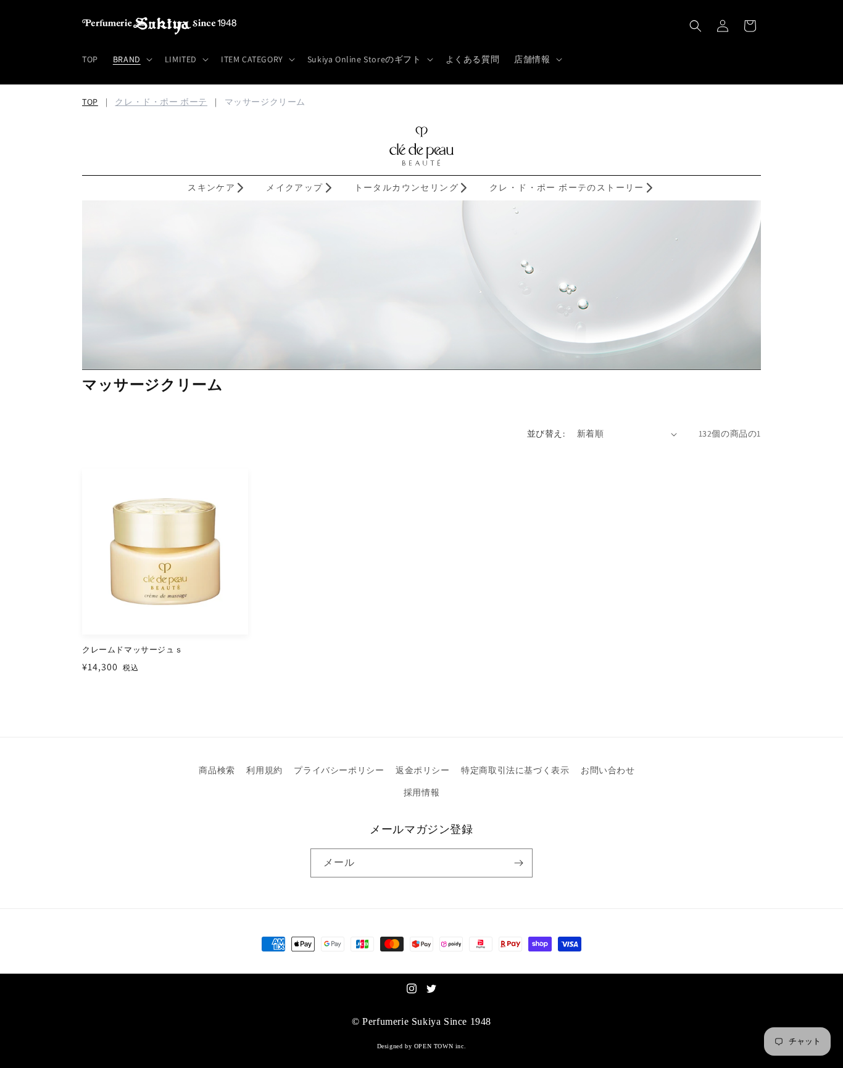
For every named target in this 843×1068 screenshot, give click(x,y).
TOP (90, 101)
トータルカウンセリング (406, 187)
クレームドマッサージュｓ (132, 650)
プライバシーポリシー (339, 770)
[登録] (518, 862)
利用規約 (264, 770)
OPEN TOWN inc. (440, 1046)
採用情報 (421, 792)
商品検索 (217, 770)
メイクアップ (294, 187)
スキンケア (211, 187)
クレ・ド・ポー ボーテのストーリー (566, 187)
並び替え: (546, 433)
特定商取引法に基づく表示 (515, 770)
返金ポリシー (423, 770)
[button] (131, 59)
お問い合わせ (608, 770)
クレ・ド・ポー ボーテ (161, 101)
